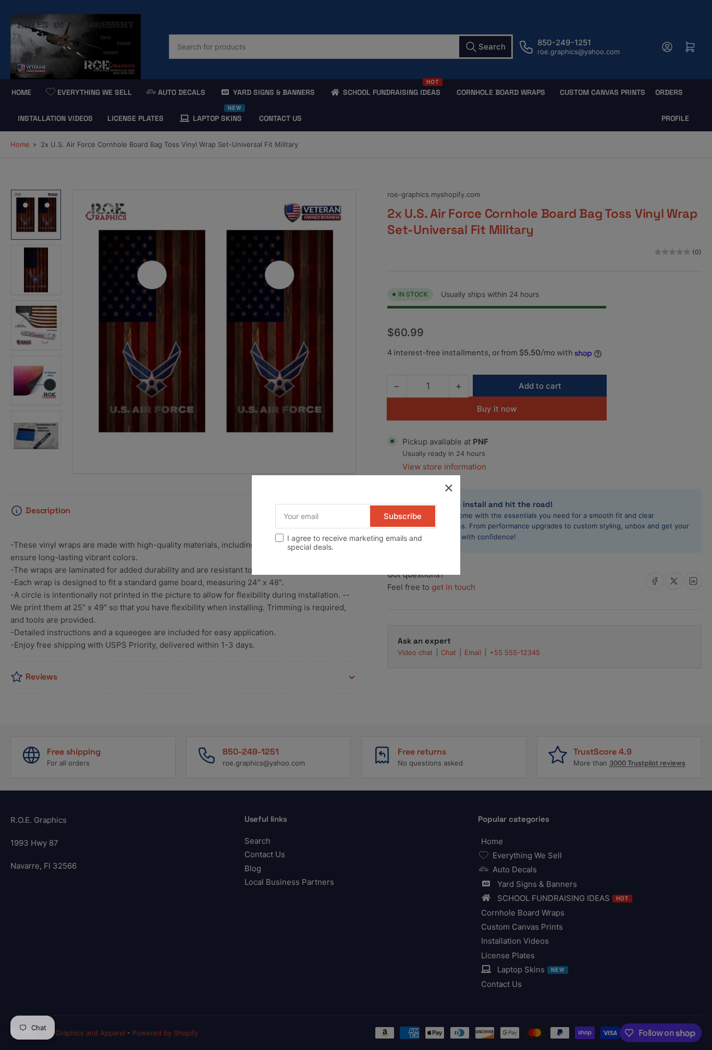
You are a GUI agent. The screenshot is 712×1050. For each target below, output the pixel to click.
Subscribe (403, 516)
